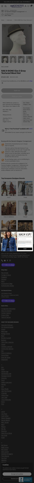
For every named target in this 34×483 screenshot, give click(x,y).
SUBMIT (25, 248)
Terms (24, 243)
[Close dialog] (32, 232)
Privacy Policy (22, 243)
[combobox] (19, 239)
